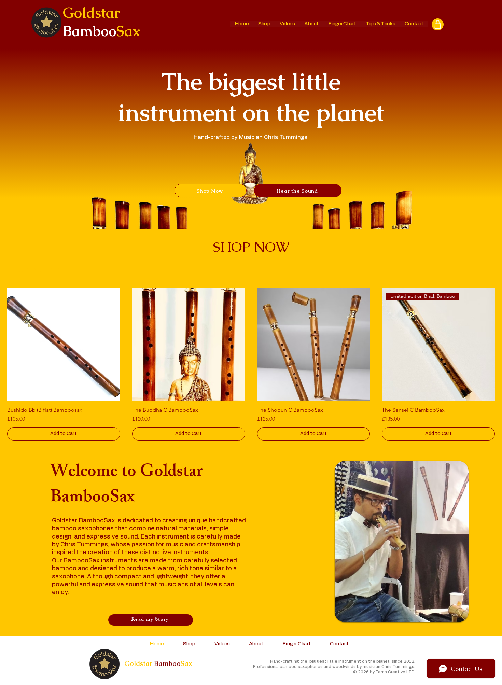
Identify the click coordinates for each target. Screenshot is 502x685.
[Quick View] (63, 344)
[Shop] (438, 24)
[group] (251, 364)
